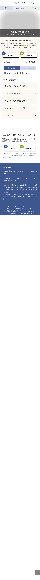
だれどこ (16, 206)
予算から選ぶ (10, 115)
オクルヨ (24, 206)
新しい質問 (12, 68)
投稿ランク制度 (26, 45)
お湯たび (31, 206)
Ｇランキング (8, 206)
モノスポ (28, 208)
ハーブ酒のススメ (13, 213)
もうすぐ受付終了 (28, 68)
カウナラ (15, 211)
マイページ (33, 8)
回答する (29, 55)
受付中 (6, 8)
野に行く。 (7, 211)
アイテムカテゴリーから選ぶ (16, 86)
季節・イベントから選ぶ (14, 93)
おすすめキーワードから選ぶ (16, 108)
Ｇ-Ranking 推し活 (26, 213)
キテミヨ (9, 208)
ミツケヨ (22, 211)
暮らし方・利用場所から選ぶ (16, 100)
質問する (11, 55)
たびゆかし (30, 211)
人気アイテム (20, 8)
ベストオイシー (19, 208)
